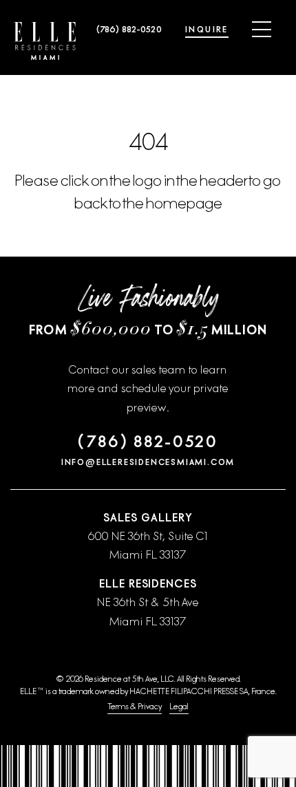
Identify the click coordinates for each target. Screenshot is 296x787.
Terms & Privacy (134, 706)
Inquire (207, 29)
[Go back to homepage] (45, 41)
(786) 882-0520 (129, 29)
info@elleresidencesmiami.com (148, 462)
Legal (179, 706)
